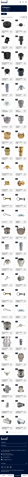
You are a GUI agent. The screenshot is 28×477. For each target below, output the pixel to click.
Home (3, 9)
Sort (20, 17)
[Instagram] (5, 467)
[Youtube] (11, 467)
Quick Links (3, 445)
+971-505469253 (6, 457)
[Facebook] (2, 467)
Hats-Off (7, 471)
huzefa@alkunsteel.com (7, 459)
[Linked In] (8, 467)
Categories (3, 442)
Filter (4, 13)
